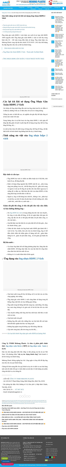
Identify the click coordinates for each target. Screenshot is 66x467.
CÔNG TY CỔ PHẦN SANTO (52, 451)
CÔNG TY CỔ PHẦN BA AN (51, 449)
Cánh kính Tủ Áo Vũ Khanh (51, 453)
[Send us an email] (50, 457)
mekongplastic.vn (31, 456)
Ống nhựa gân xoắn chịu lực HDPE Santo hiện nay (15, 25)
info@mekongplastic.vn (31, 458)
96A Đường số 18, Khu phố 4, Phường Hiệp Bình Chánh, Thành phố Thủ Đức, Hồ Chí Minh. (32, 451)
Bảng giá (33, 8)
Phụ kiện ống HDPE (31, 403)
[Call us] (52, 457)
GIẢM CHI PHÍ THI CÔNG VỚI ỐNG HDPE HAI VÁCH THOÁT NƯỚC (59, 36)
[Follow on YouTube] (54, 457)
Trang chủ (4, 12)
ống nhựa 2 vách (18, 402)
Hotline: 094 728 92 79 (8, 464)
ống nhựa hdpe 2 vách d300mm (12, 403)
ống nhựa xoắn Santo (38, 346)
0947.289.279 (32, 454)
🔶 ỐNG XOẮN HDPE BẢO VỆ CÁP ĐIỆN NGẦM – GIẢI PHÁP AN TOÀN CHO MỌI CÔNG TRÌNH (59, 80)
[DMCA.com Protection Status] (49, 460)
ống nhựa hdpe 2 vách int (22, 403)
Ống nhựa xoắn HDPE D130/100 (59, 74)
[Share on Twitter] (23, 396)
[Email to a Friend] (25, 396)
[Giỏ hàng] (64, 3)
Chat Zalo (5, 458)
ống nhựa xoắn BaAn (14, 346)
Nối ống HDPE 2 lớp (5, 402)
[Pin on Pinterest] (27, 396)
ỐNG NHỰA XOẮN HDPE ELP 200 (14, 48)
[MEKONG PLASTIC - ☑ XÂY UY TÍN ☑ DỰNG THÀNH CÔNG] (7, 3)
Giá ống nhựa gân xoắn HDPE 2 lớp (40, 400)
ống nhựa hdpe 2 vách (36, 402)
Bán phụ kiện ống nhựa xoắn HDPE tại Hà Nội (14, 29)
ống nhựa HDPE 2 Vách (31, 258)
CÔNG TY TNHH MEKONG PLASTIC (22, 379)
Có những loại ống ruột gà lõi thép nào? (12, 31)
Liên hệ (47, 8)
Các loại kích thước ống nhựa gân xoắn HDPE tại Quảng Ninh (26, 333)
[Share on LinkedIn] (29, 396)
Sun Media (44, 465)
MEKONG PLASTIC (5, 442)
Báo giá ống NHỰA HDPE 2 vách (27, 400)
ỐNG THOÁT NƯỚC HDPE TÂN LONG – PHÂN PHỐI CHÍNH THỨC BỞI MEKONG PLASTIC (59, 53)
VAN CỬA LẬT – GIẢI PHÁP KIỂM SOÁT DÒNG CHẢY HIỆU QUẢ (59, 88)
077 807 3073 (19, 389)
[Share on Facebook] (20, 396)
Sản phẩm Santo (49, 444)
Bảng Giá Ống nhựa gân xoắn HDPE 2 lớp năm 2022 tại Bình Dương (19, 27)
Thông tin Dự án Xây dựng (51, 455)
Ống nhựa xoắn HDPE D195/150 (59, 70)
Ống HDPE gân (12, 402)
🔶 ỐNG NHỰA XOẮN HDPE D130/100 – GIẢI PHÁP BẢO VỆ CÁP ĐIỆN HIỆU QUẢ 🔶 (59, 28)
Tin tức (40, 8)
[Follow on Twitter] (48, 457)
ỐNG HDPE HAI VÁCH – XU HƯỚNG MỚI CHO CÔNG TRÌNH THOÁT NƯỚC (59, 44)
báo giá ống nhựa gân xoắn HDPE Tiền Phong (13, 400)
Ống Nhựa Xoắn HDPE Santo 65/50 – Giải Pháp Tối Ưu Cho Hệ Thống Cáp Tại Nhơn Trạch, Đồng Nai (59, 19)
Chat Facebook (6, 461)
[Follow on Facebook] (46, 457)
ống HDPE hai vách (16, 213)
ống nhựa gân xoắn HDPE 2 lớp (26, 402)
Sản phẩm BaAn (49, 442)
